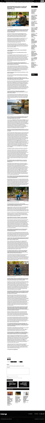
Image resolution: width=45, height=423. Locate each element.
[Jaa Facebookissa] (8, 359)
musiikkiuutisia (15, 349)
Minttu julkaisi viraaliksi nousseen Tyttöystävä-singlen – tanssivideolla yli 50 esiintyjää (23, 384)
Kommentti (8, 367)
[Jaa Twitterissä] (10, 359)
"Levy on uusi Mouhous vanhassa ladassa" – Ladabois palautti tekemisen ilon (12, 384)
